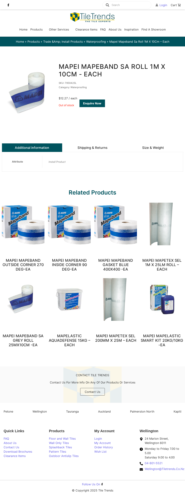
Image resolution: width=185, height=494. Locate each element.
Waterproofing (96, 41)
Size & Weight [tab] (153, 148)
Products (33, 41)
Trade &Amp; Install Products (63, 41)
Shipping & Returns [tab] (92, 148)
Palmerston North (142, 411)
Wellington (40, 411)
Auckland (104, 411)
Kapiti (177, 411)
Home (20, 41)
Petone (8, 411)
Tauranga (72, 411)
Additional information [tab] (32, 148)
